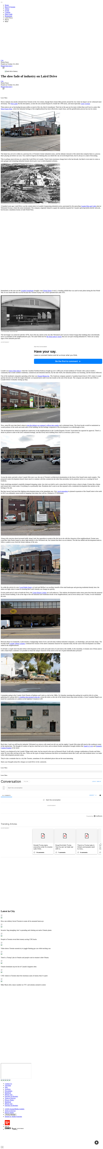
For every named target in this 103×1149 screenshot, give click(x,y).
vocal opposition (62, 491)
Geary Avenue (85, 104)
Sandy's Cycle (88, 746)
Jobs (6, 1087)
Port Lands (14, 104)
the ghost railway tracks (54, 336)
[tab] (6, 795)
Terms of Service (10, 1098)
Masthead (8, 1093)
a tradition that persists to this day (29, 697)
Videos (7, 9)
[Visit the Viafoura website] (98, 816)
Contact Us (8, 1084)
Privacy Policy (9, 1100)
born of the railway (15, 371)
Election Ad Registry (11, 1096)
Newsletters (8, 1091)
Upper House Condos (39, 592)
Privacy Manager (10, 1114)
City (2, 60)
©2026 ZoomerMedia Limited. (14, 1109)
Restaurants (8, 16)
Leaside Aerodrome (27, 290)
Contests (7, 12)
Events (7, 10)
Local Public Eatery (26, 587)
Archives (8, 1089)
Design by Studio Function (13, 1116)
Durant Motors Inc (43, 376)
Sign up (99, 781)
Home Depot (47, 290)
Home (7, 5)
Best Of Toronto (10, 7)
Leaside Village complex (17, 643)
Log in (94, 781)
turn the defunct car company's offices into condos (43, 425)
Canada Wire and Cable (88, 206)
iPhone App (8, 1094)
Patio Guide (8, 14)
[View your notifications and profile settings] (100, 795)
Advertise (8, 1085)
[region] (51, 798)
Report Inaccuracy (6, 66)
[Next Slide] (100, 843)
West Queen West (6, 109)
